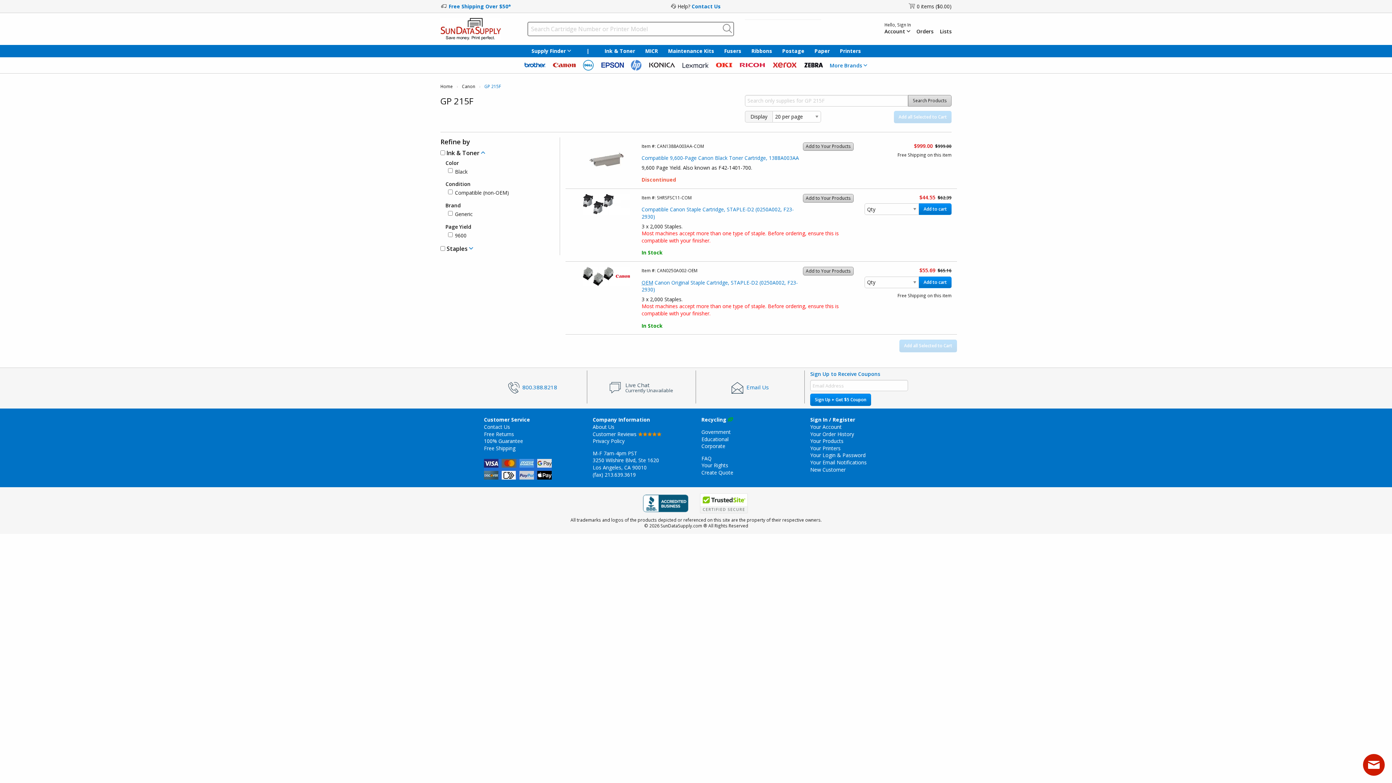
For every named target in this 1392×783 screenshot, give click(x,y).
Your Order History (832, 434)
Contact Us (706, 6)
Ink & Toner (620, 50)
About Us (603, 426)
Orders (924, 31)
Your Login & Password (838, 455)
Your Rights (714, 465)
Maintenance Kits (691, 50)
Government (716, 431)
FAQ (706, 458)
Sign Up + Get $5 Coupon (840, 400)
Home (446, 86)
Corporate (713, 446)
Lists (946, 31)
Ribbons (761, 50)
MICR (651, 50)
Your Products (827, 441)
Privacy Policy (609, 441)
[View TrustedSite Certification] (724, 503)
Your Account (826, 426)
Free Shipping (499, 448)
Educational (715, 439)
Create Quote (717, 472)
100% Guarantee (503, 441)
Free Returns (499, 434)
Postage (793, 50)
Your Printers (825, 448)
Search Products (930, 101)
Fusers (732, 50)
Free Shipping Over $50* (480, 6)
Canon (468, 86)
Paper (822, 50)
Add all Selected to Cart (923, 117)
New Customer (828, 469)
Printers (850, 50)
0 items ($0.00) (934, 6)
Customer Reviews (615, 434)
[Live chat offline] (1374, 765)
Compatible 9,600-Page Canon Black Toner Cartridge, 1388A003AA (720, 157)
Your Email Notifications (838, 462)
